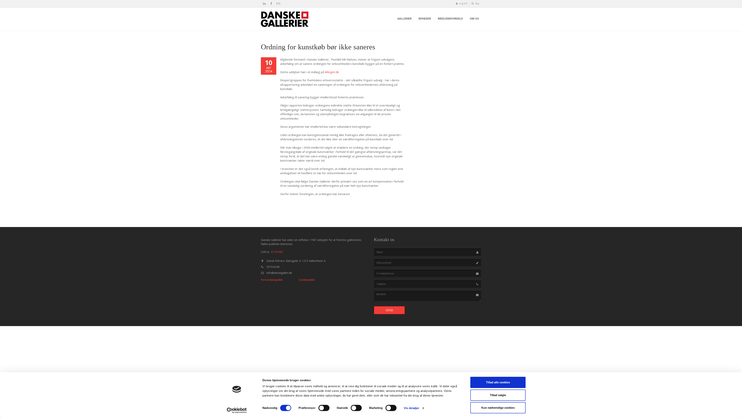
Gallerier (404, 18)
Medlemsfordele (450, 18)
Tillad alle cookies (498, 382)
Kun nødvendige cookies (498, 407)
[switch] (323, 408)
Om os (474, 18)
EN (278, 3)
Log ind (463, 3)
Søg (476, 3)
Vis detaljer (411, 408)
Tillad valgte (498, 395)
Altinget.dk (332, 72)
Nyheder (425, 18)
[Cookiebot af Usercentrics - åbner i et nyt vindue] (237, 410)
